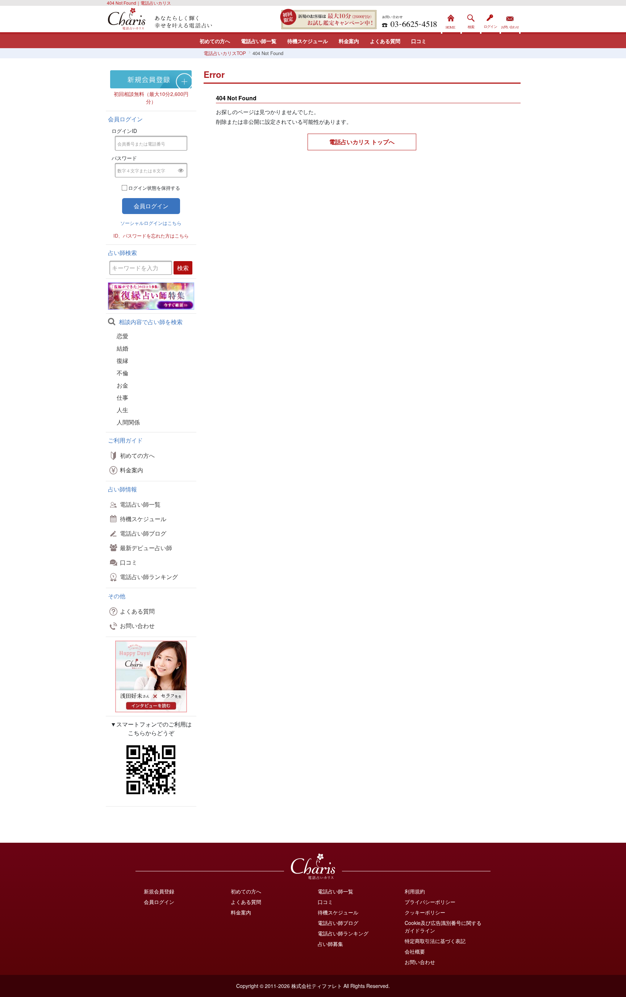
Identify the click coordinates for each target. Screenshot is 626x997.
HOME (451, 20)
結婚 (122, 348)
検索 (471, 20)
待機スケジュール (307, 41)
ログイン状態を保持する (154, 187)
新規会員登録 (159, 891)
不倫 (122, 373)
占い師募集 (330, 943)
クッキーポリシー (425, 912)
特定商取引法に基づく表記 (435, 940)
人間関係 (128, 422)
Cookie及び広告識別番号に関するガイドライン (443, 926)
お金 (122, 385)
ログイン (490, 20)
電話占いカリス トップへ (362, 142)
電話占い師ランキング (149, 577)
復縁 (122, 360)
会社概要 (415, 951)
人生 (122, 410)
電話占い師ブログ (143, 533)
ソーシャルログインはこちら (150, 222)
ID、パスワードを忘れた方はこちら (151, 235)
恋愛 (122, 336)
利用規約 (415, 891)
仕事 (122, 397)
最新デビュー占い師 (146, 548)
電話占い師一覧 (258, 41)
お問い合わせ (510, 20)
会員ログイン (159, 901)
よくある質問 (385, 41)
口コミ (418, 41)
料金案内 (349, 41)
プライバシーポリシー (430, 901)
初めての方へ (215, 41)
